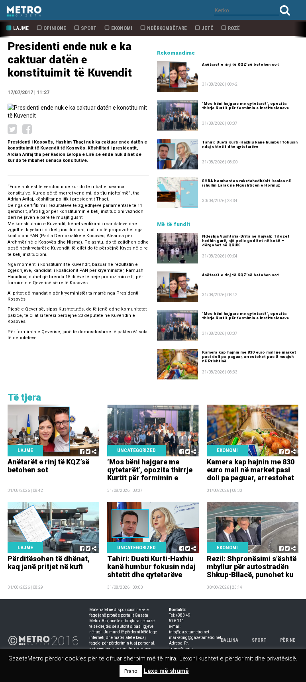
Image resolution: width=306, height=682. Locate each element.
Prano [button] (130, 671)
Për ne (288, 640)
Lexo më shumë (166, 670)
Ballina (229, 640)
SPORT (259, 640)
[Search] (284, 10)
